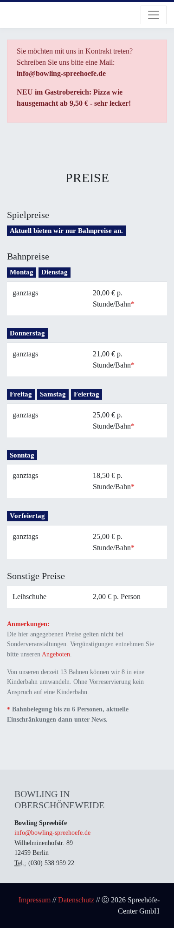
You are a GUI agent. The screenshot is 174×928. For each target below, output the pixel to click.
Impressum (35, 900)
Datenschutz (76, 900)
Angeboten (56, 654)
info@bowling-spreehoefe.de (52, 832)
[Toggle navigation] (154, 15)
